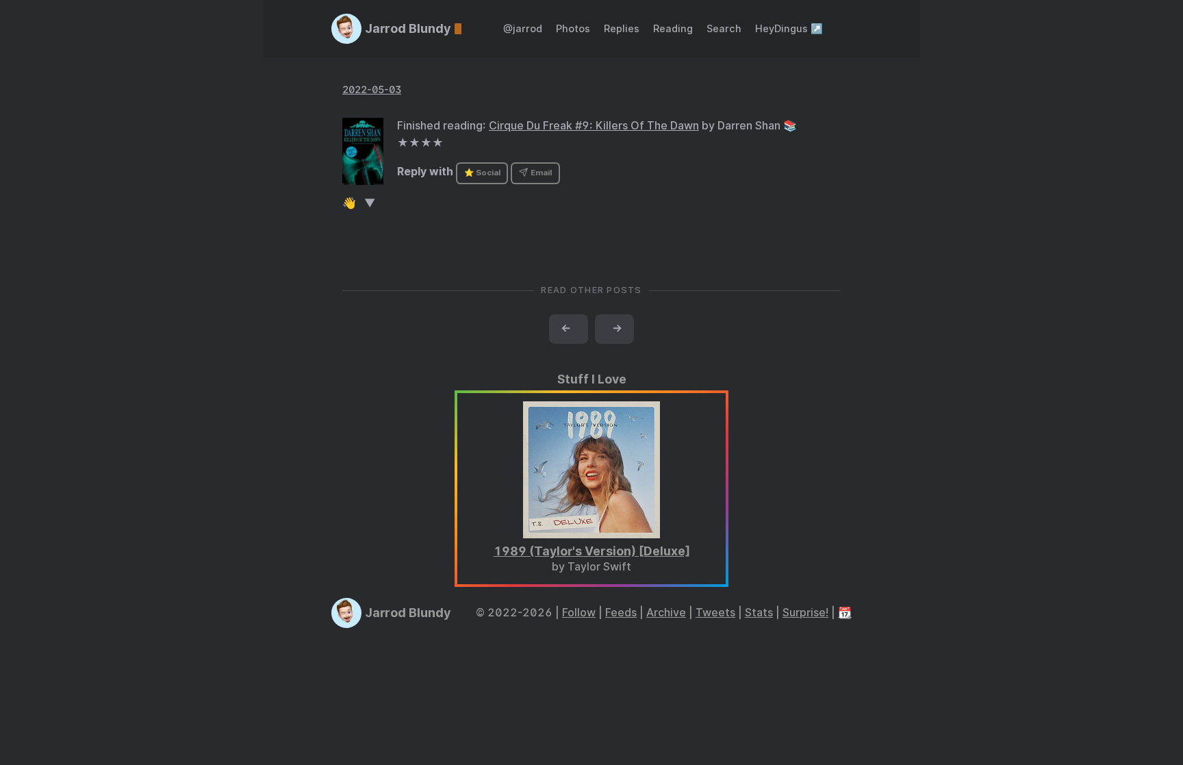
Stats (759, 612)
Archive (666, 612)
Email (540, 172)
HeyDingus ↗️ (789, 28)
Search (724, 28)
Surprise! (805, 612)
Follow (579, 612)
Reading (673, 28)
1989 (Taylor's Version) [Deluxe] (592, 551)
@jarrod (522, 28)
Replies (621, 28)
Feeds (621, 612)
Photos (573, 28)
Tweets (715, 612)
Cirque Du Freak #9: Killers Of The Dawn (594, 125)
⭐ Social (482, 172)
